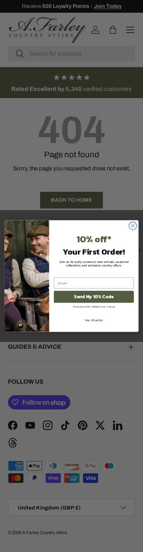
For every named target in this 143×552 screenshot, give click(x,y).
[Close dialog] (133, 226)
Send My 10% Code (94, 296)
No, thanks (94, 320)
